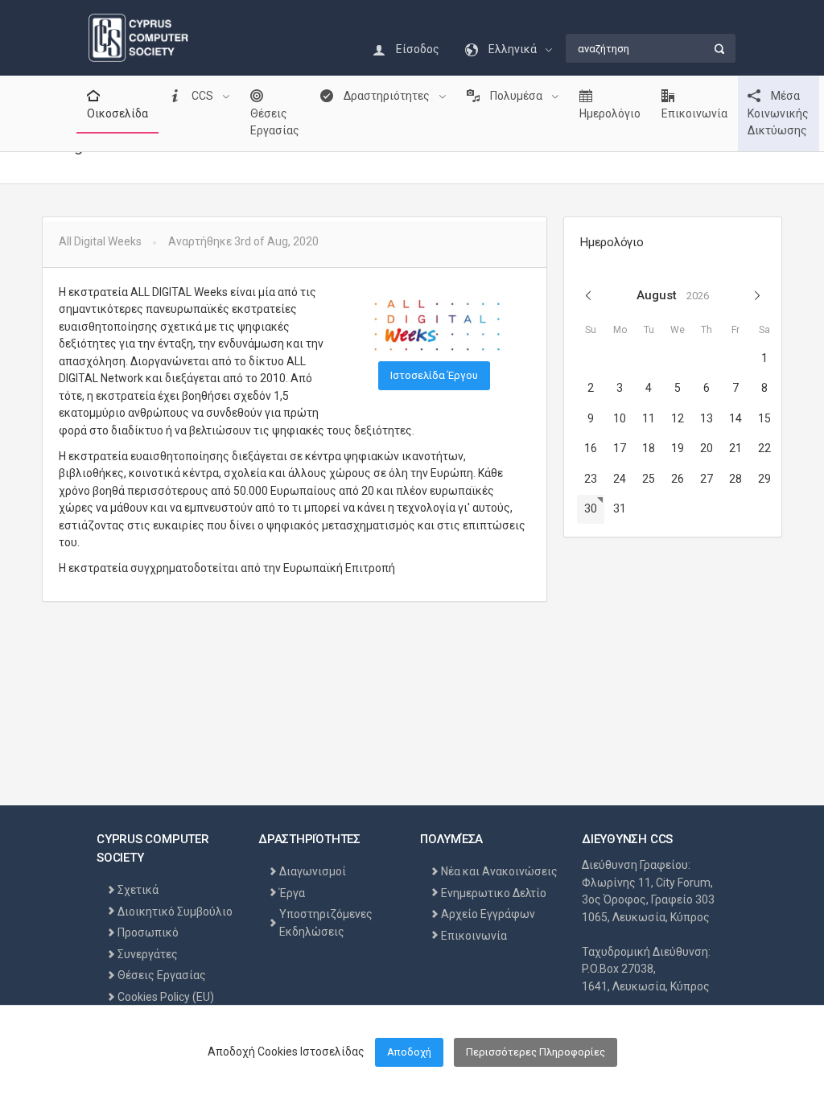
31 (619, 508)
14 (735, 418)
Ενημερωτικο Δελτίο (493, 893)
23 (590, 478)
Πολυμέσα (516, 95)
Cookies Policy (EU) (165, 996)
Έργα (292, 893)
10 (619, 418)
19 (677, 448)
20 (706, 448)
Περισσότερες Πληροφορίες (535, 1052)
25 (648, 478)
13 (706, 418)
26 (677, 478)
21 (735, 448)
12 (677, 418)
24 (619, 478)
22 (764, 448)
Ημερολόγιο (610, 113)
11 (648, 418)
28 (735, 478)
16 (590, 448)
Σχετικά (138, 889)
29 (764, 478)
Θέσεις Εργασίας (274, 122)
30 (590, 508)
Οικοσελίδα (117, 113)
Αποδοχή (409, 1052)
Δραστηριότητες (386, 95)
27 (706, 478)
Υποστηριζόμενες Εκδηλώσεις (326, 923)
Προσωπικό (148, 932)
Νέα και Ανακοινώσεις (499, 871)
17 (619, 448)
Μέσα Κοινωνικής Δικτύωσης (778, 113)
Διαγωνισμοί (312, 871)
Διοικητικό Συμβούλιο (175, 911)
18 (648, 448)
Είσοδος (416, 49)
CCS (202, 95)
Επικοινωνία (694, 113)
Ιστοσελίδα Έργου (434, 375)
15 (764, 418)
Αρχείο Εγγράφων (488, 914)
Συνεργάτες (147, 954)
